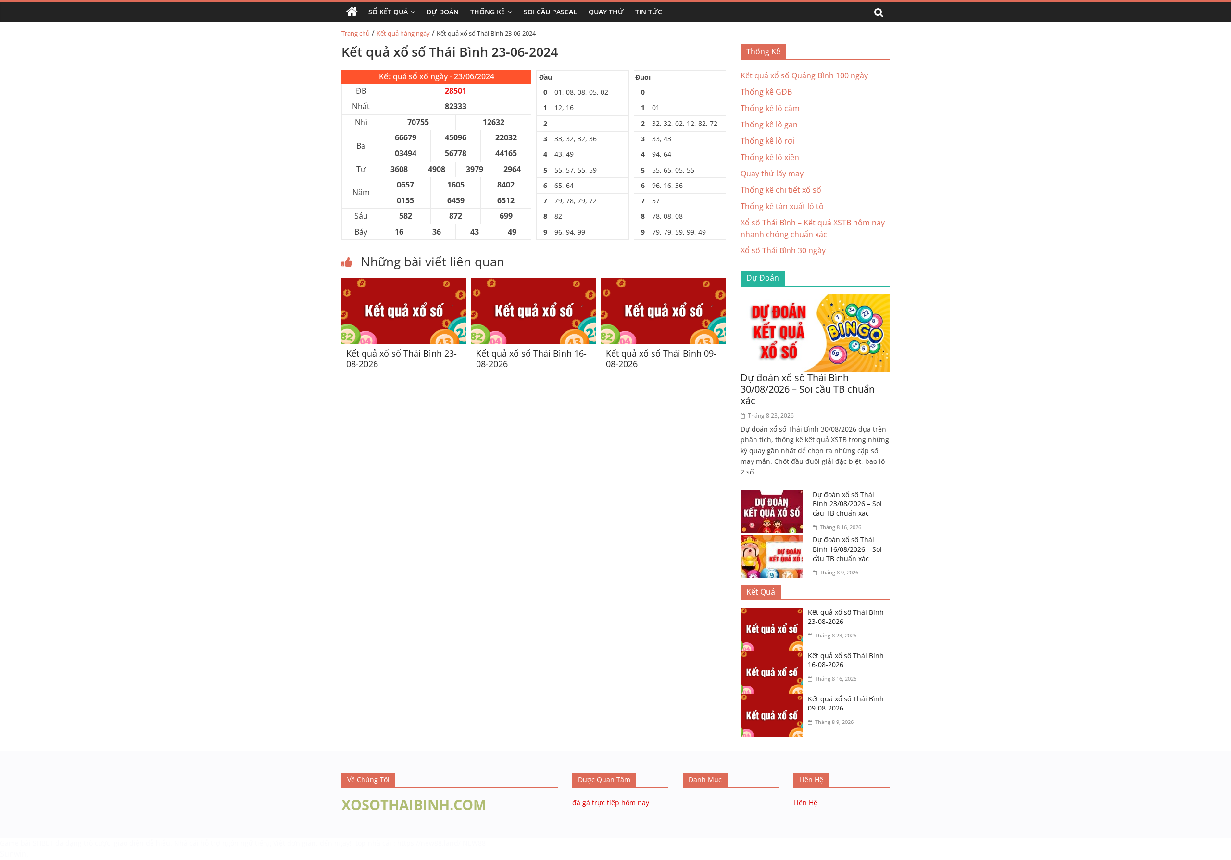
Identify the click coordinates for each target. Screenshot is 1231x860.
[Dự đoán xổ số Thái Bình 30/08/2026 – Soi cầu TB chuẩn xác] (815, 299)
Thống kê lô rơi (767, 141)
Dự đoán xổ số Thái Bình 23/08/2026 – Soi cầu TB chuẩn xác (847, 504)
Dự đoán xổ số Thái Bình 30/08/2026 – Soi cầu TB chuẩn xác (808, 389)
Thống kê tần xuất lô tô (782, 206)
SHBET (43, 843)
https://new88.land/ (429, 843)
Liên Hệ (805, 802)
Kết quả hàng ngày (403, 33)
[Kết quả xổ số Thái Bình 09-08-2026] (663, 284)
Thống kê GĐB (766, 92)
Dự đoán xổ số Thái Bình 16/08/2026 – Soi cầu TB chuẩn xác (847, 549)
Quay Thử (606, 11)
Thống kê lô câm (770, 108)
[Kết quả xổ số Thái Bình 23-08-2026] (403, 284)
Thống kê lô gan (769, 124)
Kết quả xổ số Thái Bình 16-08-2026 (531, 359)
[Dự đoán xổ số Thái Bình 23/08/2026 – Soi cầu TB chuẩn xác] (774, 495)
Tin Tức (648, 11)
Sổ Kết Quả (388, 11)
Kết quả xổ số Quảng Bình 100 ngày (804, 75)
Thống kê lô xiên (770, 157)
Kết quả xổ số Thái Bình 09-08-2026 (661, 359)
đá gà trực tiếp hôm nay (610, 802)
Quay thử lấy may (772, 173)
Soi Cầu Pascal (550, 11)
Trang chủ (355, 33)
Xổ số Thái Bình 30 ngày (783, 250)
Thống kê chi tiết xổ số (781, 190)
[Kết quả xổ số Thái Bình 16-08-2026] (533, 284)
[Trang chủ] (352, 12)
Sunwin (13, 853)
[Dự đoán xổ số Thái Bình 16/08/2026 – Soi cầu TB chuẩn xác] (774, 541)
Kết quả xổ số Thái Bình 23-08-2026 (401, 359)
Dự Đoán (443, 11)
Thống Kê (487, 11)
